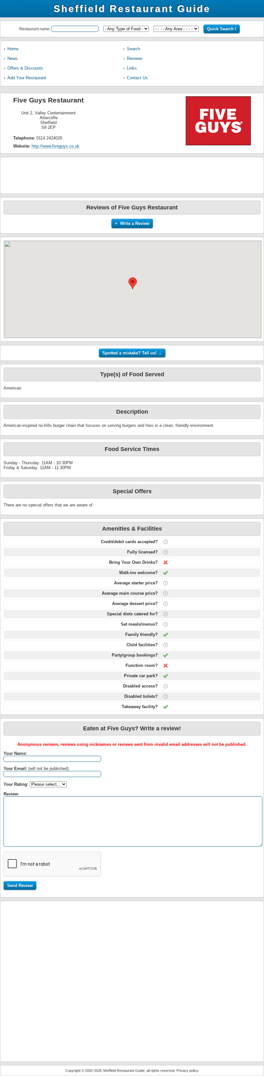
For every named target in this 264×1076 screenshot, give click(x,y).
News (12, 58)
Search (133, 48)
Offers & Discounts (25, 68)
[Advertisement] (132, 174)
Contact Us (137, 77)
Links (132, 68)
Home (12, 48)
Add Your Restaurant (26, 77)
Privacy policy (187, 1070)
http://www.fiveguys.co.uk (56, 146)
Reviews (135, 58)
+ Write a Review (132, 223)
